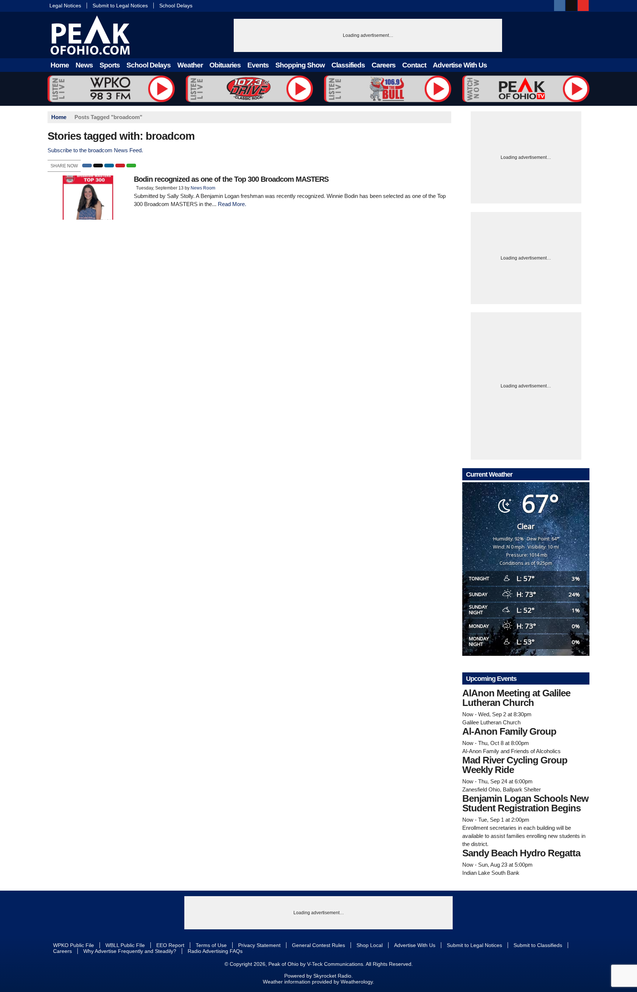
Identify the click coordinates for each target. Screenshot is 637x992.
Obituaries (225, 65)
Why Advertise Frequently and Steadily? (129, 951)
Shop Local (369, 945)
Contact (414, 65)
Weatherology (357, 982)
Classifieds (348, 65)
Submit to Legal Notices (120, 5)
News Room (203, 188)
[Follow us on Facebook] (559, 5)
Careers (384, 65)
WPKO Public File (73, 945)
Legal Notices (65, 5)
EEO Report (170, 945)
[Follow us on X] (571, 5)
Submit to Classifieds (538, 945)
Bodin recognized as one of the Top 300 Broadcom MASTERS (231, 179)
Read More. (232, 204)
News (84, 65)
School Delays (175, 5)
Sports (110, 65)
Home (60, 65)
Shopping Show (300, 65)
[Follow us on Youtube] (583, 5)
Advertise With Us (460, 65)
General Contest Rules (318, 945)
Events (258, 65)
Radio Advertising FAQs (215, 951)
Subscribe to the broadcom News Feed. (95, 150)
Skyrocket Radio (332, 976)
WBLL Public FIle (125, 945)
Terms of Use (211, 945)
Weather (190, 65)
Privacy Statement (259, 945)
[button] (87, 165)
